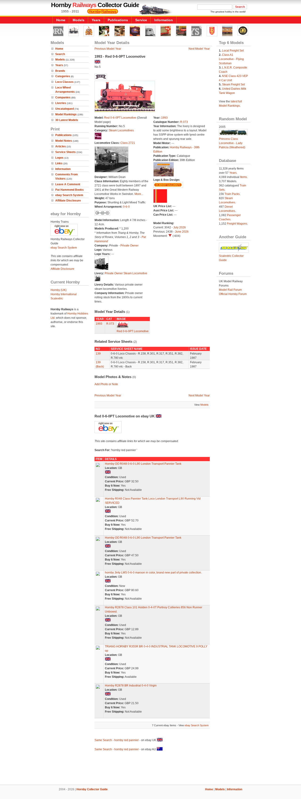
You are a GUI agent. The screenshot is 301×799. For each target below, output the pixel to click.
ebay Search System (69, 195)
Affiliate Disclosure (68, 200)
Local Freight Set (233, 50)
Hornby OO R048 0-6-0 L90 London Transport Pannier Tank (143, 463)
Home (60, 20)
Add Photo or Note (106, 384)
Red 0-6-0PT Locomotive (120, 117)
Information (163, 20)
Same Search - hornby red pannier (117, 740)
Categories (62, 76)
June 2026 (182, 231)
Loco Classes (64, 82)
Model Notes (63, 140)
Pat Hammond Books (69, 189)
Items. (244, 177)
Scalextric (57, 298)
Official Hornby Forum (233, 294)
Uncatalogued (64, 108)
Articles (60, 146)
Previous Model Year (108, 48)
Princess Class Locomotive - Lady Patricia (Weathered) (232, 143)
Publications (118, 20)
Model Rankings (66, 114)
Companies (63, 97)
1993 (164, 117)
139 (98, 353)
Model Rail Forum (230, 289)
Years (96, 20)
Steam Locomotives (121, 130)
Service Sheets (65, 152)
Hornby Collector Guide (92, 789)
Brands (60, 71)
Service (141, 20)
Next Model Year (199, 48)
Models (78, 20)
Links (59, 163)
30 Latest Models (66, 120)
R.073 (184, 122)
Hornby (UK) (59, 290)
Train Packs (232, 194)
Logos (59, 157)
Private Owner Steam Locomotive (126, 273)
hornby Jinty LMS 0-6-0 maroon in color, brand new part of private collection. (153, 572)
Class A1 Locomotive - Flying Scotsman (231, 59)
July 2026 (179, 227)
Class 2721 (127, 143)
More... (139, 194)
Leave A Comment (67, 184)
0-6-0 (126, 206)
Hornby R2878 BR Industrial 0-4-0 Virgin (131, 685)
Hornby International (64, 294)
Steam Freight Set (233, 84)
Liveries (60, 103)
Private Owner (129, 245)
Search (60, 54)
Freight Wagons (237, 223)
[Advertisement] (150, 768)
